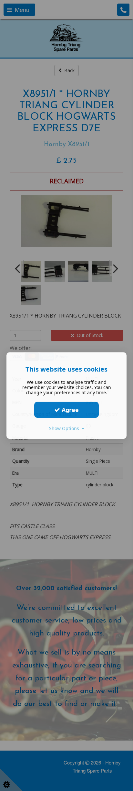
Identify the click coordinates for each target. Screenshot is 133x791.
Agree (69, 410)
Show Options (65, 428)
